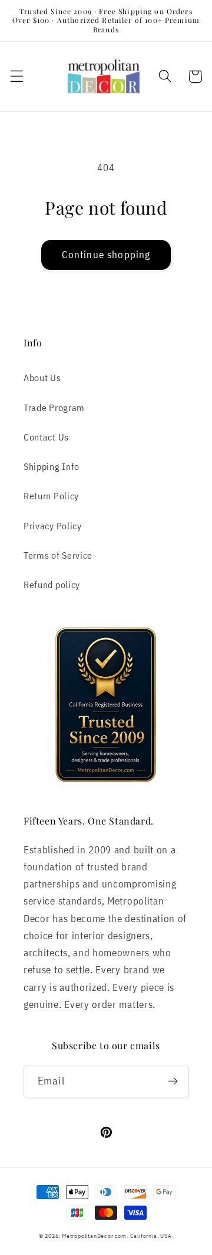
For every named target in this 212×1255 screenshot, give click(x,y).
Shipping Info (52, 466)
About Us (42, 377)
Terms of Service (58, 555)
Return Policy (51, 495)
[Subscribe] (173, 1081)
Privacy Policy (53, 525)
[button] (17, 77)
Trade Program (54, 407)
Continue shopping (106, 254)
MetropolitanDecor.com (94, 1236)
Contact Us (46, 436)
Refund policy (52, 584)
